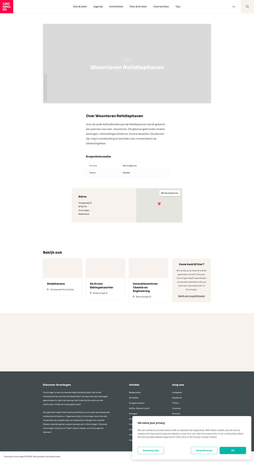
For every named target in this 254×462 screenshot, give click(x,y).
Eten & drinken (138, 6)
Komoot (176, 413)
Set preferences (204, 450)
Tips (177, 6)
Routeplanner (171, 193)
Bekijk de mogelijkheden (191, 296)
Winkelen (134, 397)
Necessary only (151, 450)
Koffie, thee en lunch (139, 408)
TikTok (175, 403)
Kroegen (133, 413)
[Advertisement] (127, 342)
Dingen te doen (137, 403)
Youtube (176, 408)
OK (232, 450)
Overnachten (161, 6)
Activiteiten (116, 6)
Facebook (177, 397)
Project (127, 59)
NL (234, 6)
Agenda (98, 6)
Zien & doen (80, 6)
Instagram (177, 392)
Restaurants (135, 392)
